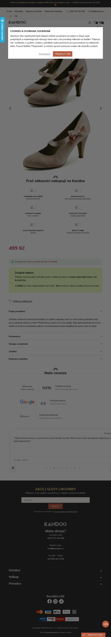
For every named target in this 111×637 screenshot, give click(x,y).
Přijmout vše (62, 54)
